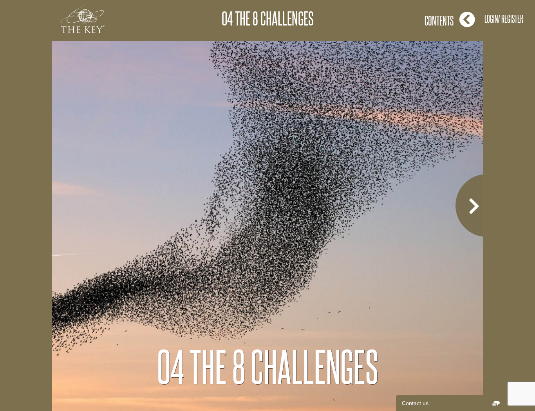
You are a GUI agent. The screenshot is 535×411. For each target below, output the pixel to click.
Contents (439, 20)
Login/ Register (503, 18)
